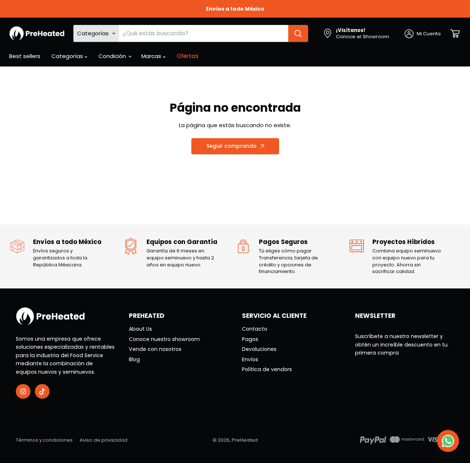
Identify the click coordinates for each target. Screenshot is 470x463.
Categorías (67, 56)
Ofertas (188, 56)
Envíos (250, 359)
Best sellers (24, 56)
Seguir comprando (231, 146)
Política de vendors (267, 369)
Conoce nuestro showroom (164, 339)
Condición (112, 56)
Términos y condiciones (44, 440)
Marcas (152, 56)
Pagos (250, 339)
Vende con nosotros (155, 349)
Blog (134, 359)
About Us (140, 329)
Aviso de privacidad (103, 440)
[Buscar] (298, 33)
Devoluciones (259, 349)
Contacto (254, 329)
